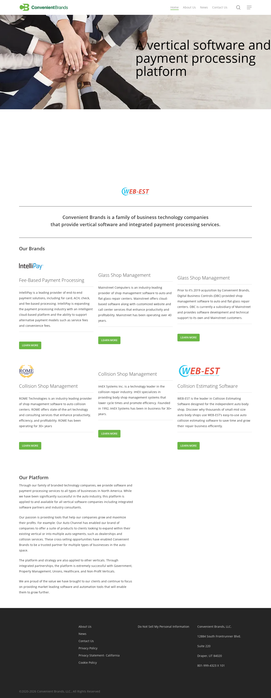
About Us (85, 627)
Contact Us (86, 641)
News (82, 634)
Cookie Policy (88, 663)
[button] (249, 7)
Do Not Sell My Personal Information (163, 627)
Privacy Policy (88, 648)
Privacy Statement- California (99, 655)
